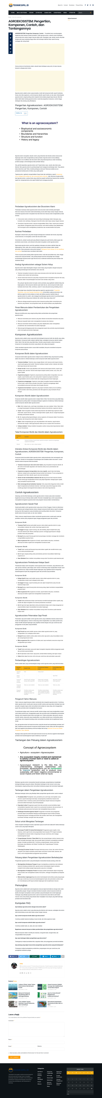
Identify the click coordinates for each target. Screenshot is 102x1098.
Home (12, 12)
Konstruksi (57, 12)
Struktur (72, 12)
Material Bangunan (49, 1083)
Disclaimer (72, 5)
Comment (11, 1020)
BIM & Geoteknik (22, 12)
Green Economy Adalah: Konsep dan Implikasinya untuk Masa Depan (55, 986)
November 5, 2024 (52, 998)
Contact (66, 5)
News (65, 12)
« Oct (68, 1094)
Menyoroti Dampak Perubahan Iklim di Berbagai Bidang (24, 994)
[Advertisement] (39, 54)
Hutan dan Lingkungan (16, 17)
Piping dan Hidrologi (59, 1072)
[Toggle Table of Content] (24, 113)
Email (10, 1046)
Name (10, 1039)
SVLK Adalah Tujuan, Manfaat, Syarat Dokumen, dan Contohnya (27, 1003)
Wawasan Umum (58, 1084)
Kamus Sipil (47, 12)
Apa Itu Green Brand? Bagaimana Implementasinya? (54, 994)
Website (40, 1046)
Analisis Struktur (40, 1074)
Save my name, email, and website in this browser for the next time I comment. (29, 1053)
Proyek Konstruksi (59, 1076)
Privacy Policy (79, 5)
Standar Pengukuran (59, 1080)
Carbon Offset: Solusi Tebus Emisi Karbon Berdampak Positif (27, 986)
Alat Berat (40, 1071)
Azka (21, 964)
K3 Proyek (39, 12)
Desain (31, 12)
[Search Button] (90, 12)
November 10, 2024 (23, 989)
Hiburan (39, 1084)
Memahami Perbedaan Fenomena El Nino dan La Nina (55, 1003)
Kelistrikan (49, 1080)
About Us (60, 5)
